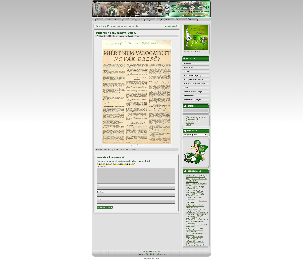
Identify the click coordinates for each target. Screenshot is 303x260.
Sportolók (107, 149)
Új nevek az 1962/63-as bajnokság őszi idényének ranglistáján (117, 26)
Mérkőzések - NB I (192, 119)
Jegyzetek (150, 20)
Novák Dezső (131, 149)
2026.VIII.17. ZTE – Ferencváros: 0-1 (195, 188)
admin (188, 179)
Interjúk (140, 20)
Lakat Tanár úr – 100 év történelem (196, 225)
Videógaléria (188, 67)
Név (98, 185)
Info (132, 20)
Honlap (99, 199)
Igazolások (190, 123)
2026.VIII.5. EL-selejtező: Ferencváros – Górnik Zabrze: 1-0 (194, 229)
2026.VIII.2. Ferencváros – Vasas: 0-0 (195, 241)
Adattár (99, 20)
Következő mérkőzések (193, 198)
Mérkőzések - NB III (193, 121)
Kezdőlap (187, 63)
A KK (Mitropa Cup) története (194, 80)
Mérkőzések (181, 20)
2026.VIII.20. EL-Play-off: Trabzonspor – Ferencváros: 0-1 (196, 180)
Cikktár (186, 88)
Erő (150, 251)
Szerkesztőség (189, 96)
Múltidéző (192, 20)
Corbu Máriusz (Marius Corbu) (196, 184)
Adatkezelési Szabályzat (192, 100)
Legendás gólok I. (171, 26)
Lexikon (186, 71)
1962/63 (122, 149)
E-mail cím (101, 192)
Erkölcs (145, 251)
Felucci (188, 225)
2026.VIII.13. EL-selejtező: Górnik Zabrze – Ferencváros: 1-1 (195, 205)
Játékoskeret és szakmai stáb (196, 117)
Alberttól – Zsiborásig (113, 20)
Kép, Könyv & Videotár (165, 20)
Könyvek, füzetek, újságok (193, 92)
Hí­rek (126, 20)
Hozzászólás (101, 167)
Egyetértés (156, 251)
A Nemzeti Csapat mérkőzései (194, 84)
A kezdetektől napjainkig (192, 75)
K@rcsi (136, 36)
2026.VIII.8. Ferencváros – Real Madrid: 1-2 (197, 212)
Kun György (202, 209)
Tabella (188, 125)
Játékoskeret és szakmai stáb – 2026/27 (196, 176)
